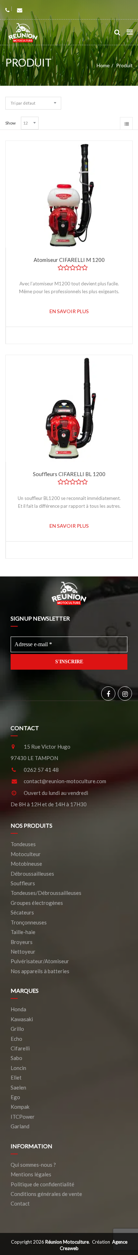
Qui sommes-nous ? (33, 1164)
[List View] (126, 123)
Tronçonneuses (29, 922)
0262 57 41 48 (41, 769)
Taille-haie (23, 932)
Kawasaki (22, 1019)
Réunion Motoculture (67, 1242)
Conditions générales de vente (46, 1194)
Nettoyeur (23, 951)
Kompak (20, 1106)
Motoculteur (26, 854)
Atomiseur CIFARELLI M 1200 (69, 260)
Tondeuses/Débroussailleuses (46, 893)
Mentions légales (31, 1174)
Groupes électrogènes (37, 903)
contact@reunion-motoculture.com (65, 781)
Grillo (17, 1028)
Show (10, 123)
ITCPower (23, 1116)
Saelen (18, 1087)
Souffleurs (23, 883)
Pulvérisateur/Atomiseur (40, 961)
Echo (16, 1038)
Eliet (16, 1077)
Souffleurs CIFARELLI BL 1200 (69, 474)
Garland (20, 1126)
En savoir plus (69, 311)
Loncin (18, 1068)
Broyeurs (22, 942)
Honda (18, 1009)
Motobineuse (26, 863)
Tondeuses (23, 844)
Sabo (16, 1058)
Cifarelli (20, 1048)
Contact (20, 1203)
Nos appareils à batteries (40, 971)
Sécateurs (22, 912)
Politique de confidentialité (42, 1184)
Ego (15, 1097)
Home (103, 65)
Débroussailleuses (32, 873)
